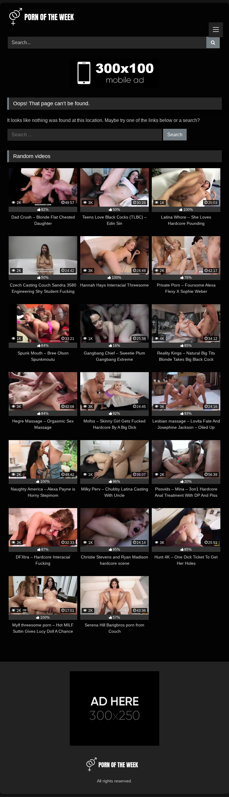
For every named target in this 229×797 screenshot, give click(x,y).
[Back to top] (210, 779)
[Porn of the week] (114, 18)
